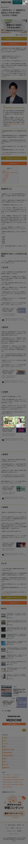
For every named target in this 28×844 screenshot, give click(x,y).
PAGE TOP (26, 837)
